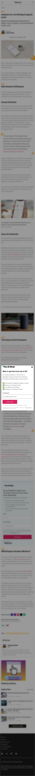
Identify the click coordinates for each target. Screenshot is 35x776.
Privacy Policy (28, 407)
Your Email (6, 393)
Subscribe (10, 402)
